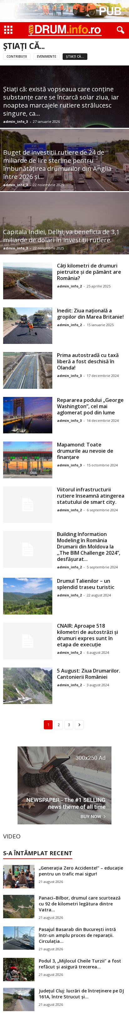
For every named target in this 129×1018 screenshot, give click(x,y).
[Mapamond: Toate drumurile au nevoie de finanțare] (27, 459)
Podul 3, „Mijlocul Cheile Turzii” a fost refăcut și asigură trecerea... (80, 964)
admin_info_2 (69, 286)
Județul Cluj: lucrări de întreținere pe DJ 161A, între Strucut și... (81, 994)
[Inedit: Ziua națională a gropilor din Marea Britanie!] (27, 325)
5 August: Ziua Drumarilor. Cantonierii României (88, 673)
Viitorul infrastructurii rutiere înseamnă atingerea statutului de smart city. (90, 495)
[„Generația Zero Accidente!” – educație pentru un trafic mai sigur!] (18, 876)
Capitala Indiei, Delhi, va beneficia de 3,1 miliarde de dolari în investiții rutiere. (61, 236)
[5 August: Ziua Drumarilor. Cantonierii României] (27, 686)
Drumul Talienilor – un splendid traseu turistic (85, 584)
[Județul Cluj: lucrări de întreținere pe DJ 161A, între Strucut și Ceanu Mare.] (18, 999)
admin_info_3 (15, 121)
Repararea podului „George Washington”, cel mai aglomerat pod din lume (90, 406)
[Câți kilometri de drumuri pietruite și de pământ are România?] (27, 281)
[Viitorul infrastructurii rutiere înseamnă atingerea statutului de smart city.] (27, 504)
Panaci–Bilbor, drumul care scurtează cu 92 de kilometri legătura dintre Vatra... (80, 904)
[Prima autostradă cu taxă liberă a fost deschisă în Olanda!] (27, 370)
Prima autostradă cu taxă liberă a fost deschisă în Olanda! (88, 361)
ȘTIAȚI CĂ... (75, 56)
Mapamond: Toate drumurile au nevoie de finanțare (85, 451)
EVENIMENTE (46, 56)
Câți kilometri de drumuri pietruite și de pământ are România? (89, 272)
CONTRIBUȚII (17, 56)
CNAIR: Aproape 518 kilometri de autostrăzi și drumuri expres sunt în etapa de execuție (87, 635)
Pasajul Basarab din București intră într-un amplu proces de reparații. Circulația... (77, 935)
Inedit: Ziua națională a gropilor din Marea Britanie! (90, 313)
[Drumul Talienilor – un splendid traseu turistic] (27, 596)
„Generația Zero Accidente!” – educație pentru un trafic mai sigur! (81, 871)
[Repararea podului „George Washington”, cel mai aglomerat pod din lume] (27, 415)
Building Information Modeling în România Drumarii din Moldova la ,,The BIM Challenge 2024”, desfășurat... (88, 546)
